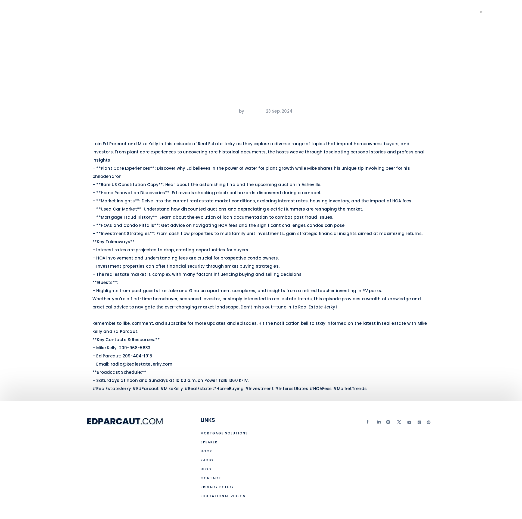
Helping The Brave (412, 12)
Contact (306, 12)
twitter (399, 423)
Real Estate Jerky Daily (354, 12)
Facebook (369, 423)
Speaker (155, 12)
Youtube (409, 423)
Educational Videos (264, 12)
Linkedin (379, 423)
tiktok (418, 423)
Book (180, 12)
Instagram (388, 423)
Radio (202, 12)
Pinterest (428, 423)
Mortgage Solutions (112, 12)
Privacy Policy (217, 487)
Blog (225, 12)
